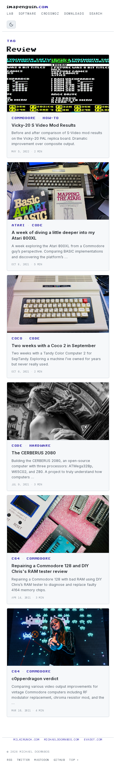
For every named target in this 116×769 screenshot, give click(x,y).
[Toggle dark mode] (11, 25)
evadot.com (93, 739)
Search (95, 14)
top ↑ (74, 760)
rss (9, 760)
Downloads (74, 14)
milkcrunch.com (26, 739)
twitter (23, 760)
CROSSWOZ (50, 14)
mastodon (41, 760)
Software (27, 14)
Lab (10, 14)
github (59, 760)
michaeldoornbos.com (61, 739)
